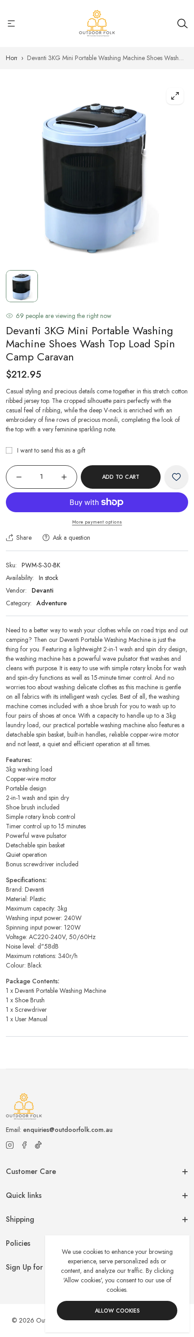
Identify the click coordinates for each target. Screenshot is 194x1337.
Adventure (52, 603)
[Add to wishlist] (176, 477)
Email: (59, 1129)
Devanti (42, 590)
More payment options (97, 522)
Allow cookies (117, 1311)
